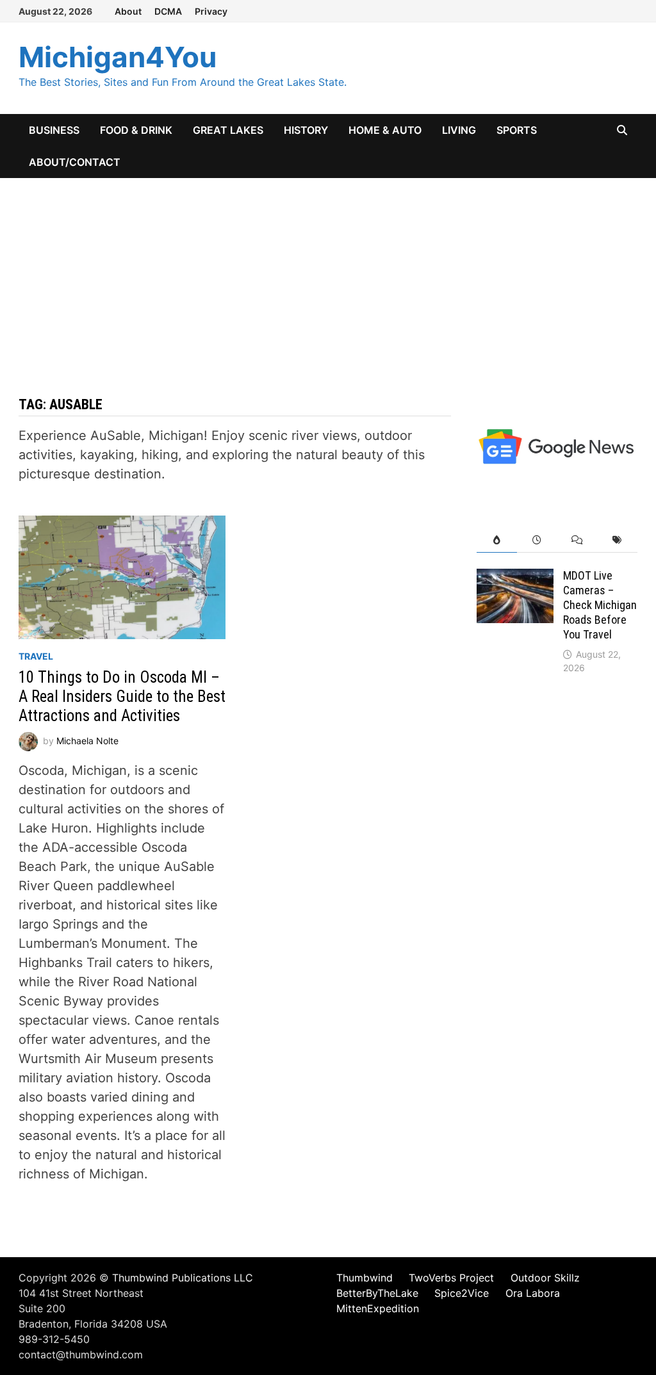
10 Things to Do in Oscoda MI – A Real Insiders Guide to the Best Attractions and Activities (122, 696)
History (306, 130)
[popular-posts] (497, 540)
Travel (36, 656)
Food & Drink (136, 130)
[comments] (577, 540)
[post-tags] (617, 540)
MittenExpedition (377, 1308)
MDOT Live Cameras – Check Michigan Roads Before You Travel (600, 604)
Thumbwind (364, 1277)
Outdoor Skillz (545, 1277)
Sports (516, 130)
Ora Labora (532, 1293)
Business (54, 130)
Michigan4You (118, 57)
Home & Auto (385, 130)
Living (459, 130)
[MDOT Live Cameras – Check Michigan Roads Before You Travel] (515, 578)
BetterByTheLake (377, 1293)
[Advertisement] (328, 274)
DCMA (168, 11)
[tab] (497, 540)
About (128, 11)
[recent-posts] (537, 540)
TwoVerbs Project (451, 1277)
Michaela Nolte (87, 740)
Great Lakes (228, 130)
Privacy (211, 11)
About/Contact (74, 162)
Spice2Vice (461, 1293)
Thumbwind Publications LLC (182, 1277)
